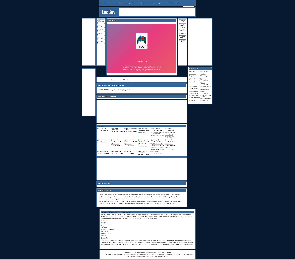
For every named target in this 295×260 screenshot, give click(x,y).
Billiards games (132, 242)
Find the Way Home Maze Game (119, 131)
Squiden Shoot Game (117, 153)
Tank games (104, 242)
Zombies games (118, 240)
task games (104, 238)
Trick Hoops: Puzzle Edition (207, 98)
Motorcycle (129, 3)
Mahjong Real (194, 76)
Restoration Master (144, 130)
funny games (104, 231)
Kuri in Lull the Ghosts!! (130, 141)
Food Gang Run (117, 145)
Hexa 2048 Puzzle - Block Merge (146, 154)
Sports (173, 3)
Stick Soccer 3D (104, 130)
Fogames (104, 235)
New (105, 3)
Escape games (152, 242)
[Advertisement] (157, 11)
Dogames (104, 225)
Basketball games (122, 242)
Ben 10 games (126, 244)
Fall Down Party (158, 130)
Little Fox (205, 76)
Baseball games (181, 242)
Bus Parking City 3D (144, 141)
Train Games (113, 216)
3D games (165, 244)
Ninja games (171, 244)
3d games (113, 199)
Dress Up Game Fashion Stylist (132, 131)
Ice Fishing (131, 153)
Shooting (139, 3)
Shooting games (154, 214)
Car (116, 3)
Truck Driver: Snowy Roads (145, 146)
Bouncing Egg (157, 141)
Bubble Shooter (157, 216)
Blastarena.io (205, 102)
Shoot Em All (117, 141)
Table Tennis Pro (148, 197)
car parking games (106, 233)
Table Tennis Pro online (137, 194)
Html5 (128, 90)
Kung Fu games (188, 244)
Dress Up (145, 3)
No (128, 80)
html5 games (129, 199)
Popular (112, 3)
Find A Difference (171, 138)
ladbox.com (140, 252)
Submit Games (167, 252)
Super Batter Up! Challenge (163, 197)
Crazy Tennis (139, 197)
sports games (106, 199)
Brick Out (171, 149)
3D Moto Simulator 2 (194, 97)
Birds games (189, 242)
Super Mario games (129, 240)
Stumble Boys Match (103, 153)
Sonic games (134, 244)
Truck (123, 3)
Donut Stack (171, 130)
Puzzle (150, 3)
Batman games (105, 244)
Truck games (178, 240)
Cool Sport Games (106, 224)
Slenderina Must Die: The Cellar (208, 89)
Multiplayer (168, 3)
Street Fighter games (140, 240)
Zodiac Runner (158, 153)
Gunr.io (206, 93)
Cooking (178, 3)
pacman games (105, 237)
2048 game (104, 220)
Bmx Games (182, 214)
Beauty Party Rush (171, 134)
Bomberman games (142, 242)
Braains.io (205, 80)
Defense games (150, 244)
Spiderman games (171, 242)
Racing (119, 3)
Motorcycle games (187, 240)
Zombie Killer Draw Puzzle (104, 142)
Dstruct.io (194, 102)
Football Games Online (107, 229)
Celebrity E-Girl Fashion (157, 149)
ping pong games (121, 199)
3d (119, 90)
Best (108, 3)
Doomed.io (194, 73)
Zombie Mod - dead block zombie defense (162, 135)
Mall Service (131, 145)
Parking (134, 3)
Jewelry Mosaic (144, 134)
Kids (153, 3)
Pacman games (161, 242)
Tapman (206, 84)
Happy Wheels (149, 216)
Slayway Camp (205, 73)
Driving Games (168, 214)
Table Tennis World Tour (128, 197)
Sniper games (179, 244)
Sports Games (132, 216)
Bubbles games (161, 240)
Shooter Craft (171, 141)
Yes (125, 80)
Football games (113, 242)
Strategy (157, 3)
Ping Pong (123, 90)
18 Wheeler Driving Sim (158, 145)
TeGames (104, 227)
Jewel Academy (194, 88)
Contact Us (160, 252)
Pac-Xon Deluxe (194, 93)
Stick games (142, 244)
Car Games (175, 214)
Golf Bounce (117, 197)
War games (158, 244)
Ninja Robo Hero (171, 145)
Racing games (170, 240)
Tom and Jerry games (116, 244)
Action (162, 3)
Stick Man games (151, 240)
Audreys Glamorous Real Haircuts (198, 81)
